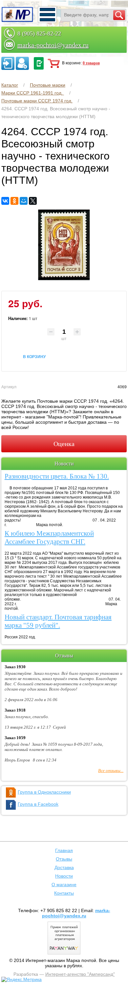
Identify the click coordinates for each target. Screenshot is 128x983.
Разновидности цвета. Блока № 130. (57, 476)
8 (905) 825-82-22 (39, 33)
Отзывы (64, 859)
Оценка (64, 443)
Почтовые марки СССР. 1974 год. (37, 100)
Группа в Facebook (38, 804)
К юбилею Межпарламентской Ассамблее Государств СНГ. (49, 537)
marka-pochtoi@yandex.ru (53, 45)
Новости (64, 876)
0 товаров (91, 63)
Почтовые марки (47, 85)
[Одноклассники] (14, 201)
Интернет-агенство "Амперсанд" (80, 974)
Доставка (64, 867)
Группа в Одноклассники (44, 792)
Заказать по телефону (39, 63)
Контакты (64, 893)
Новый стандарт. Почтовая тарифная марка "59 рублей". (58, 621)
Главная (64, 850)
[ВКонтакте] (5, 201)
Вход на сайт (7, 63)
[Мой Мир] (24, 201)
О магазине (64, 884)
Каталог (9, 85)
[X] (33, 201)
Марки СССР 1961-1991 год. (32, 93)
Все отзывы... (110, 770)
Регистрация (22, 63)
